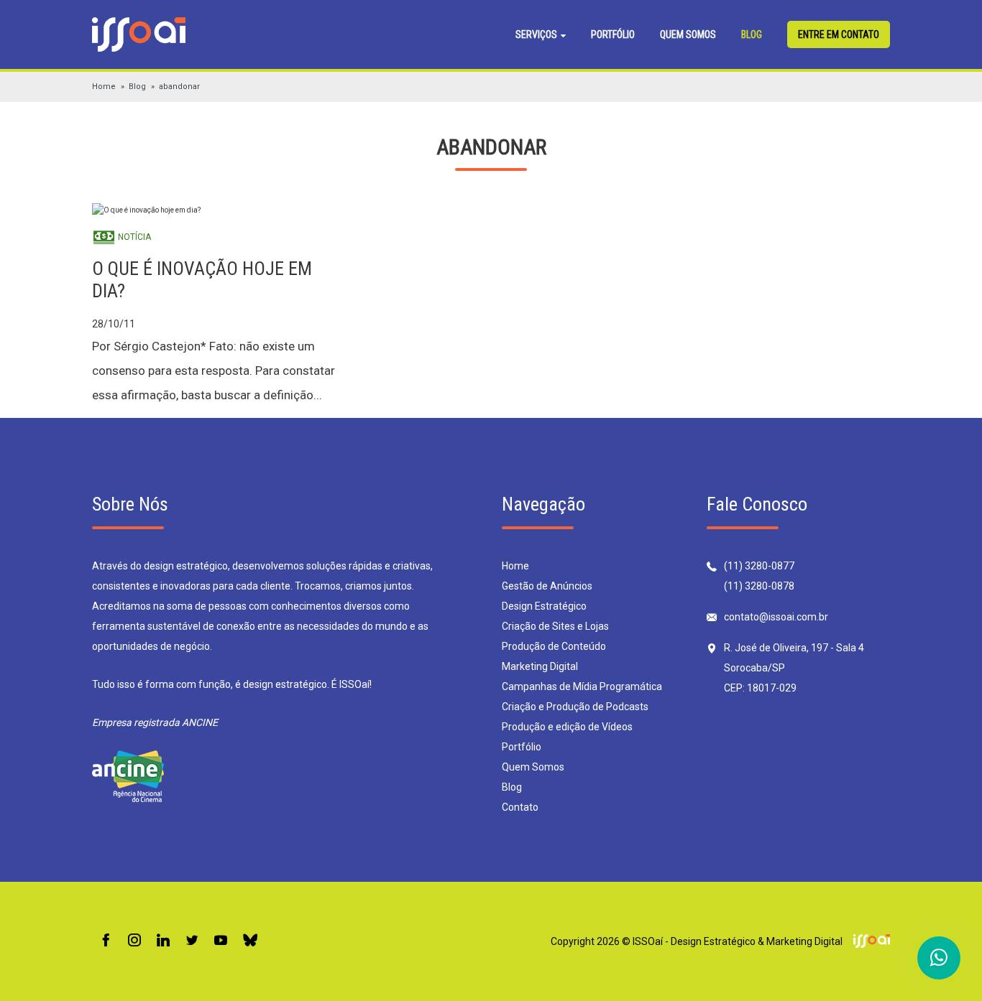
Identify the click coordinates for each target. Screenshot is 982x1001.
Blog (751, 34)
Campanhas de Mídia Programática (582, 686)
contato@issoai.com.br (776, 617)
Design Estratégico (544, 606)
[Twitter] (191, 941)
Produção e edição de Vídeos (567, 726)
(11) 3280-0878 (759, 586)
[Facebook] (105, 941)
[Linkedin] (163, 941)
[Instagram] (134, 941)
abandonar (179, 86)
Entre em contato (838, 34)
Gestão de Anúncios (547, 586)
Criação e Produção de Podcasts (575, 706)
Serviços (537, 34)
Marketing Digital (540, 666)
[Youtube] (220, 941)
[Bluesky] (250, 941)
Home (104, 86)
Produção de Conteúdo (554, 646)
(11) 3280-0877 (759, 566)
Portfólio (613, 34)
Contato (520, 807)
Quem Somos (688, 34)
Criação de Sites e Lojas (555, 626)
